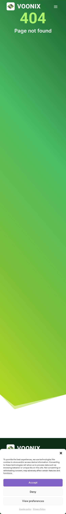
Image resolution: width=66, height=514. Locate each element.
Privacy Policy (39, 509)
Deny (33, 491)
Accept (33, 482)
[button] (61, 453)
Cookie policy (25, 509)
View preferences (33, 501)
